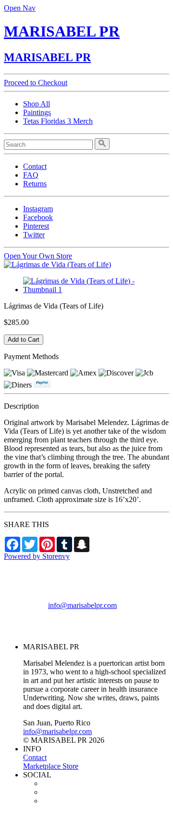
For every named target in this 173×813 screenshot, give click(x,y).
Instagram (38, 209)
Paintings (37, 112)
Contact (35, 166)
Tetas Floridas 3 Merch (58, 121)
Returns (35, 184)
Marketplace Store (50, 766)
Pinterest (36, 226)
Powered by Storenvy (37, 556)
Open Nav (20, 8)
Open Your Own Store (38, 256)
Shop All (36, 104)
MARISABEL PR (62, 31)
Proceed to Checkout (35, 82)
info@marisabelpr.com (82, 605)
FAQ (30, 175)
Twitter (34, 235)
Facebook (38, 217)
